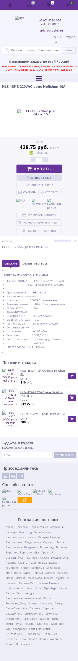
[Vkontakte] (13, 476)
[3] (62, 241)
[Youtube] (5, 476)
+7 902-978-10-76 (50, 20)
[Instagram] (20, 476)
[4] (66, 241)
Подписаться (65, 455)
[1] (55, 241)
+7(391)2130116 (49, 24)
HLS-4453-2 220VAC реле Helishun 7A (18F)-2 (41, 394)
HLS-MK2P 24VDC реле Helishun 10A (42, 414)
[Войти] (10, 5)
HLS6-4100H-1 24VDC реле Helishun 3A (42, 372)
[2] (59, 241)
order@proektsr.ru (51, 30)
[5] (69, 241)
